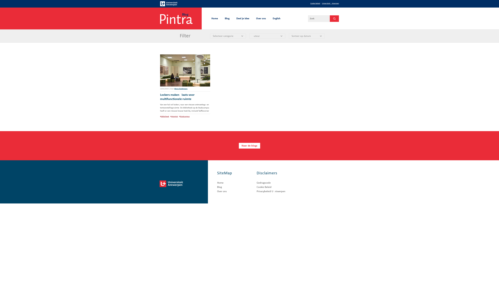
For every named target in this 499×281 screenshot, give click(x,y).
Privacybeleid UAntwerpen (271, 191)
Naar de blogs (249, 146)
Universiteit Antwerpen (330, 4)
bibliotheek (165, 117)
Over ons (261, 18)
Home (214, 18)
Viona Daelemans (181, 89)
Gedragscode (264, 183)
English (276, 18)
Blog (227, 18)
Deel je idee (242, 18)
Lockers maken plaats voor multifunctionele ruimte (177, 97)
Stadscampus (185, 117)
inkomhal (174, 117)
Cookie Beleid (315, 4)
